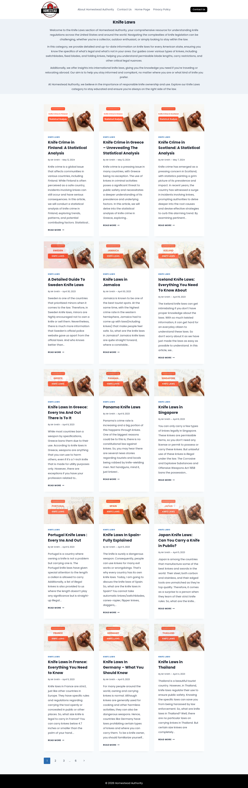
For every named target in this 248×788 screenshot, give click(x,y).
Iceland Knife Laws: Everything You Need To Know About (178, 285)
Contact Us (124, 9)
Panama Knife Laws (121, 407)
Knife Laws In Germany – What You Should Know (123, 667)
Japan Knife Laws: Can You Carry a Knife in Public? (179, 540)
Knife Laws (54, 137)
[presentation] (69, 117)
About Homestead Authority (96, 9)
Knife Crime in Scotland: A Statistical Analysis (179, 148)
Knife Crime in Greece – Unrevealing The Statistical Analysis (123, 148)
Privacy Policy (162, 9)
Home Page (142, 9)
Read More (56, 229)
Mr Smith (55, 159)
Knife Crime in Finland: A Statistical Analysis (67, 148)
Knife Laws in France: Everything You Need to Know (67, 667)
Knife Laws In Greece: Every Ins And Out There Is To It (68, 412)
